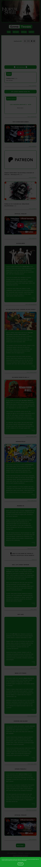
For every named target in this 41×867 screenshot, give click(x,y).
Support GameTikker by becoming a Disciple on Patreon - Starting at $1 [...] (19, 173)
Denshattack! (29, 465)
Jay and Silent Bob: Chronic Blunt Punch (19, 333)
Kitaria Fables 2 (24, 781)
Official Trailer (20, 214)
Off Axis (14, 637)
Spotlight (16, 32)
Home (8, 32)
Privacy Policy (24, 860)
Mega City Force (29, 682)
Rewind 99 (28, 512)
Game (20, 26)
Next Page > (20, 852)
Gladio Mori (26, 266)
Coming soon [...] (11, 79)
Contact (31, 32)
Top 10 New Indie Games (20, 122)
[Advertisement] (20, 54)
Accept (20, 863)
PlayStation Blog (20, 111)
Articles (23, 32)
